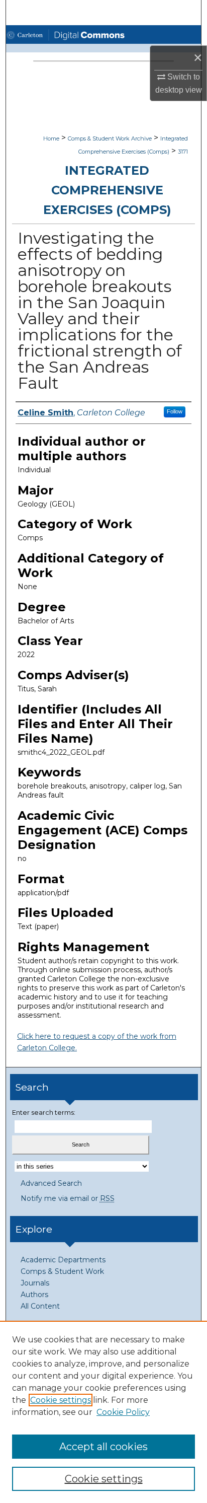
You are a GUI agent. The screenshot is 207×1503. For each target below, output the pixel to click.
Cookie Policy (123, 1412)
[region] (103, 1412)
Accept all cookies (103, 1447)
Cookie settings (60, 1400)
